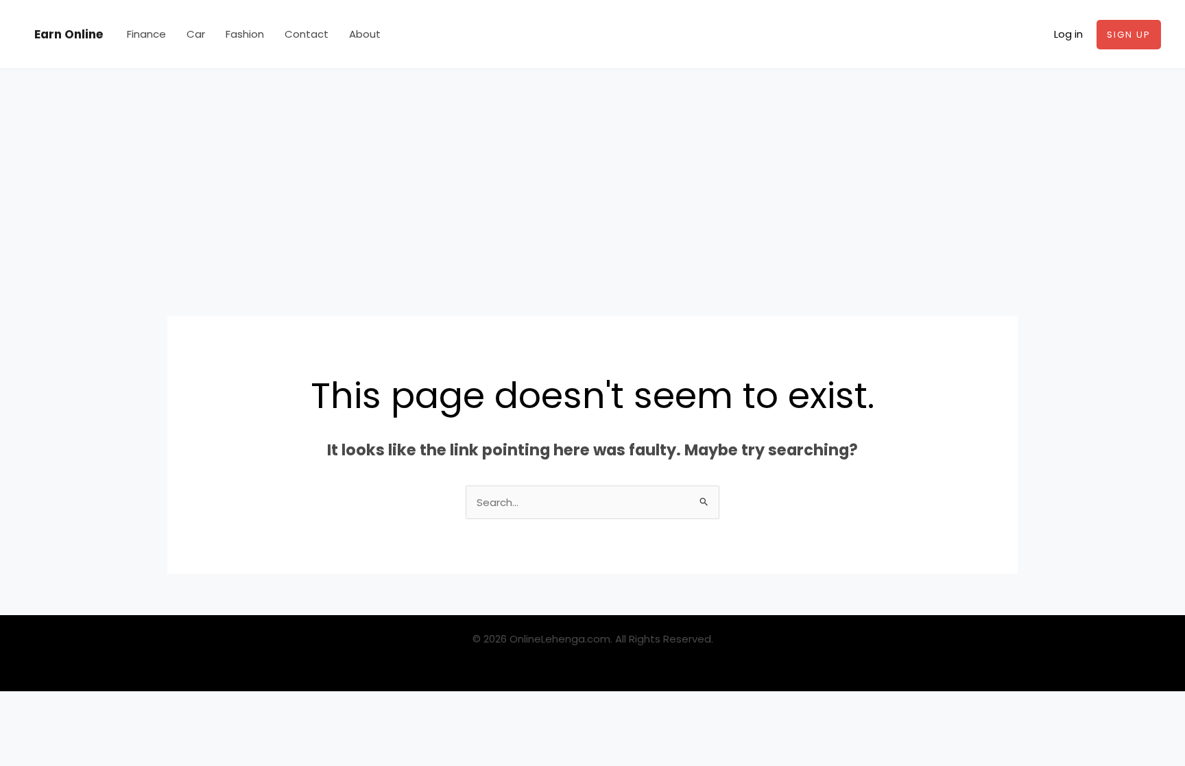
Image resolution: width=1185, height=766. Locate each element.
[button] (1129, 34)
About (365, 34)
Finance (146, 34)
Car (196, 34)
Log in (1068, 34)
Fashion (245, 34)
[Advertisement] (592, 172)
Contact (306, 34)
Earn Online (68, 34)
